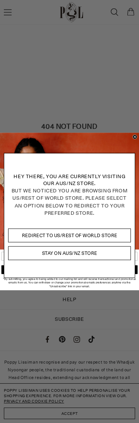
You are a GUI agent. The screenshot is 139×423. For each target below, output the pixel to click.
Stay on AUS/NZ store (69, 253)
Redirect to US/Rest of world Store (69, 235)
